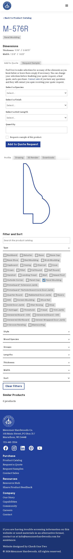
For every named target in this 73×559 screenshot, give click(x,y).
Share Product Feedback (17, 487)
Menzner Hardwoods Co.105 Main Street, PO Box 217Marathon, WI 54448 (19, 433)
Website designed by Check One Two (25, 546)
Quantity (10, 124)
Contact (7, 514)
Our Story (9, 497)
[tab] (11, 63)
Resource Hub (11, 483)
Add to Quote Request (23, 144)
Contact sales (34, 79)
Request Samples (13, 469)
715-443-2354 (10, 442)
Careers (7, 510)
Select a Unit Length (17, 112)
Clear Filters (13, 386)
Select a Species (15, 87)
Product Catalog (12, 460)
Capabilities (10, 501)
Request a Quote (13, 464)
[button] (66, 5)
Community (10, 506)
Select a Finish (13, 100)
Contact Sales (11, 473)
